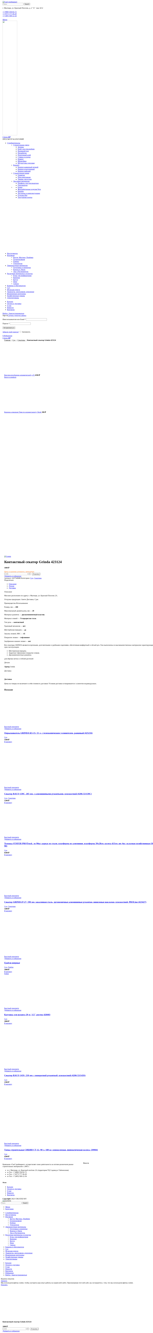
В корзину (34, 1329)
